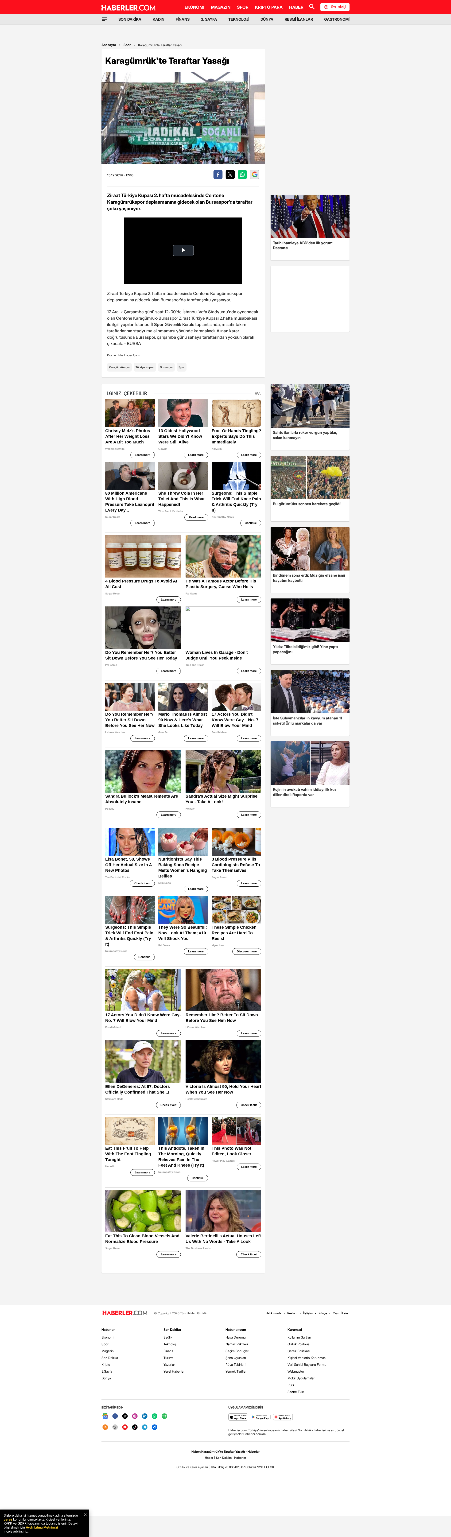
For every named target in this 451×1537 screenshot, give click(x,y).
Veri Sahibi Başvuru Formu (307, 1364)
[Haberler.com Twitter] (125, 1416)
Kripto (105, 1364)
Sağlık (167, 1337)
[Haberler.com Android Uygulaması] (261, 1417)
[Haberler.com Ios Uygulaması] (238, 1417)
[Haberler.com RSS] (105, 1427)
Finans (168, 1351)
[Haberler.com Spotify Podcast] (164, 1416)
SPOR (243, 7)
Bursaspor (166, 367)
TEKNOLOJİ (238, 19)
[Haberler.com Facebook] (115, 1416)
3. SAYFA (209, 19)
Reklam (292, 1313)
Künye (323, 1313)
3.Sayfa (106, 1371)
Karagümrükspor (119, 367)
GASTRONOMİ (337, 19)
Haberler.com (236, 1329)
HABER (296, 7)
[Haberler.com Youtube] (125, 1427)
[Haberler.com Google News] (105, 1416)
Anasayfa (108, 45)
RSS (291, 1385)
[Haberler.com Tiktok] (135, 1427)
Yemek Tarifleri (236, 1371)
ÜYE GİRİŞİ (338, 7)
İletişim (308, 1313)
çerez (8, 1519)
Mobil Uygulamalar (301, 1378)
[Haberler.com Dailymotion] (154, 1427)
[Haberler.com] (124, 1313)
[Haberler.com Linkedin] (144, 1416)
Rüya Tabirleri (235, 1364)
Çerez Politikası (299, 1351)
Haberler (108, 1329)
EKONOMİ (194, 7)
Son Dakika (109, 1358)
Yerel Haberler (174, 1371)
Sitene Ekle (296, 1392)
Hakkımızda (273, 1313)
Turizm (168, 1358)
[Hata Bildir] (216, 1467)
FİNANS (183, 19)
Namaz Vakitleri (237, 1344)
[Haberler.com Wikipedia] (115, 1427)
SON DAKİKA (129, 19)
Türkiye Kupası (145, 367)
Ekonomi (107, 1337)
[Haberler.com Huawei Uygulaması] (283, 1417)
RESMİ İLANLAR (299, 19)
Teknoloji (169, 1344)
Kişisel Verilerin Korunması (307, 1358)
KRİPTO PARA (269, 7)
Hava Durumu (236, 1337)
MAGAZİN (220, 7)
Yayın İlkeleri (341, 1313)
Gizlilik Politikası (299, 1344)
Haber (209, 1457)
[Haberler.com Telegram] (144, 1427)
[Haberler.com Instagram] (135, 1416)
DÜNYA (266, 19)
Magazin (107, 1351)
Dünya (106, 1378)
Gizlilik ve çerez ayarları (192, 1467)
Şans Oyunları (236, 1358)
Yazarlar (169, 1364)
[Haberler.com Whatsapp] (154, 1416)
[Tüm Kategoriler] (104, 19)
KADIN (158, 19)
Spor (127, 45)
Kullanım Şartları (299, 1337)
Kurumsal (295, 1329)
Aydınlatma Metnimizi (42, 1527)
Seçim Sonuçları (237, 1351)
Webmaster (296, 1371)
